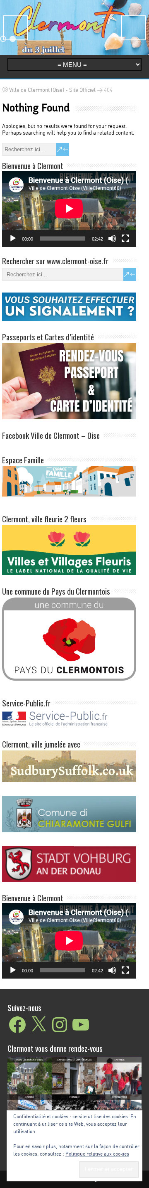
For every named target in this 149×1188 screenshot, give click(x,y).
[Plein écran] (125, 238)
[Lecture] (13, 238)
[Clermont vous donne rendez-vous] (74, 1102)
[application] (69, 208)
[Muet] (112, 238)
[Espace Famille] (69, 481)
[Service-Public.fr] (69, 726)
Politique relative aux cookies (97, 1154)
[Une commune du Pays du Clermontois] (69, 638)
